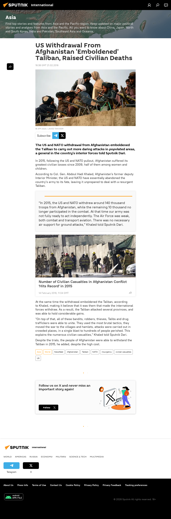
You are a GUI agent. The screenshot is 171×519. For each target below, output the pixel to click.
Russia (34, 456)
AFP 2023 (42, 128)
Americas (20, 456)
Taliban (85, 352)
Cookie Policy (73, 485)
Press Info (22, 485)
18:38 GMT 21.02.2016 (46, 65)
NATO (95, 352)
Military (61, 456)
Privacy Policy (91, 485)
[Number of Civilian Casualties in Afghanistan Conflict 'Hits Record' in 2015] (85, 256)
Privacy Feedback (112, 485)
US (38, 358)
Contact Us (56, 485)
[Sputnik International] (16, 7)
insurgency (107, 352)
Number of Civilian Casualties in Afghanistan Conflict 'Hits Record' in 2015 (83, 283)
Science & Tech (78, 456)
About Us (8, 485)
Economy (46, 456)
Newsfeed (58, 352)
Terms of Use (39, 485)
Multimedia (97, 456)
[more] (130, 292)
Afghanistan (72, 352)
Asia (39, 352)
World (47, 352)
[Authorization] (149, 5)
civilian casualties (123, 352)
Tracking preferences (136, 485)
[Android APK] (13, 497)
